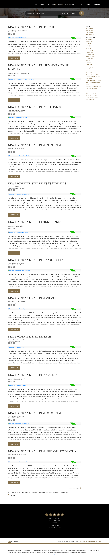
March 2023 (89, 64)
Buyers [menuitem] (80, 4)
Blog (60, 4)
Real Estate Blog (90, 34)
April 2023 (88, 62)
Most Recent (89, 39)
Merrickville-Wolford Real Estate (19, 456)
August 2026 (89, 41)
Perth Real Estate (16, 341)
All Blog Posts (89, 28)
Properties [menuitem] (51, 4)
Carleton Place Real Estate (26, 491)
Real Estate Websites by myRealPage (93, 541)
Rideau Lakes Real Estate (17, 226)
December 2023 (90, 54)
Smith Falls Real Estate (45, 492)
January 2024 (89, 52)
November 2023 (90, 56)
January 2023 (89, 68)
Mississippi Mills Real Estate (18, 150)
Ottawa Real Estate (20, 492)
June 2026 (88, 45)
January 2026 (89, 50)
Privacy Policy (82, 541)
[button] (46, 514)
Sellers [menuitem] (88, 4)
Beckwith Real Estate (17, 31)
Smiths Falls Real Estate (17, 111)
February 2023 (90, 66)
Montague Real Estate (17, 303)
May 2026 (88, 47)
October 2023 (89, 58)
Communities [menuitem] (69, 4)
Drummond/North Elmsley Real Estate (20, 73)
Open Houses (89, 32)
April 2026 (88, 49)
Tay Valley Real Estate (17, 379)
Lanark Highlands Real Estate (18, 264)
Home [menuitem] (36, 4)
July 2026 (88, 43)
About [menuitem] (42, 4)
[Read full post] (44, 38)
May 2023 (88, 60)
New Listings (89, 30)
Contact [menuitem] (97, 4)
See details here (62, 42)
